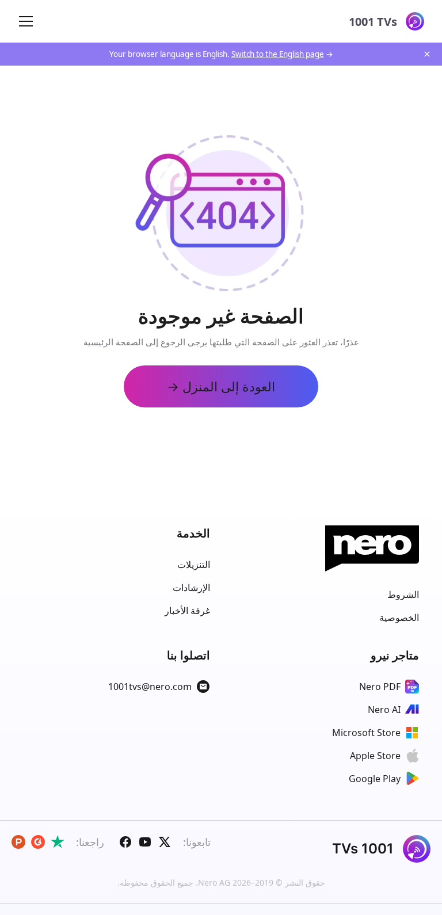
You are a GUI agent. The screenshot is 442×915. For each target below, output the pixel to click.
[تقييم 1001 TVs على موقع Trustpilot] (57, 842)
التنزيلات (193, 564)
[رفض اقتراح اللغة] (427, 54)
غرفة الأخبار (187, 610)
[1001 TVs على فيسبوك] (125, 842)
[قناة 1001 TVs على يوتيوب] (145, 842)
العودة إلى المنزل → (221, 386)
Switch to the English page (277, 54)
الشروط (403, 594)
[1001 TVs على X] (165, 842)
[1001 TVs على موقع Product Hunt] (18, 842)
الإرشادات (191, 587)
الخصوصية (399, 617)
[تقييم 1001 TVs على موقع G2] (38, 842)
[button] (26, 21)
